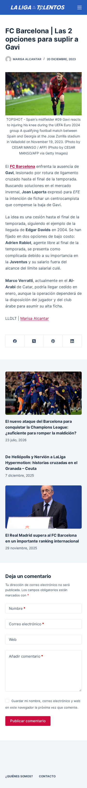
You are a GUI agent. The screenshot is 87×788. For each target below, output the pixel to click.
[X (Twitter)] (34, 341)
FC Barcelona (22, 166)
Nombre (17, 608)
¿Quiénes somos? (19, 776)
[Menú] (79, 7)
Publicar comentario (28, 721)
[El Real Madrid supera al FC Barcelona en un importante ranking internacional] (43, 507)
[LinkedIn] (72, 341)
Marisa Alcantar (34, 318)
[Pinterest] (53, 341)
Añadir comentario (26, 656)
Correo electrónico (26, 624)
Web (12, 639)
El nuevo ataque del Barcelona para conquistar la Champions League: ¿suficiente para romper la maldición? (40, 427)
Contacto (47, 776)
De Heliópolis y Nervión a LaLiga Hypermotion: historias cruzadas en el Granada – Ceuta (41, 462)
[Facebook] (15, 341)
